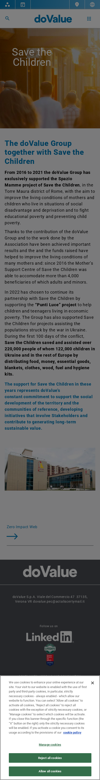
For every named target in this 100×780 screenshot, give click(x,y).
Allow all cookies (50, 771)
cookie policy (72, 732)
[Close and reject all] (92, 683)
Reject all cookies (50, 758)
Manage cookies (50, 744)
